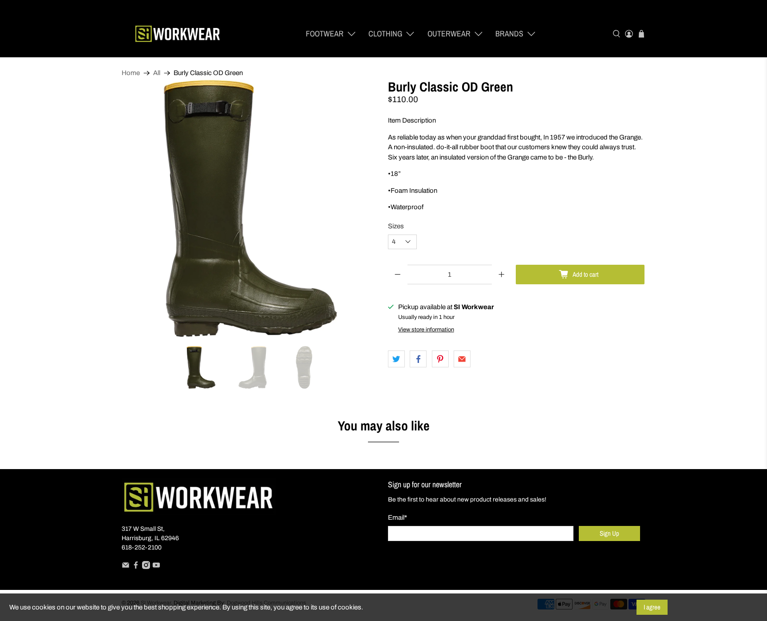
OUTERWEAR (448, 33)
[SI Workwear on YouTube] (156, 567)
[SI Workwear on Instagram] (146, 567)
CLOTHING (385, 33)
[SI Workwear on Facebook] (136, 567)
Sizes (396, 226)
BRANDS (509, 33)
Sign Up (609, 533)
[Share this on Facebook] (418, 358)
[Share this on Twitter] (396, 358)
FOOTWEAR (325, 33)
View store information (426, 329)
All (156, 73)
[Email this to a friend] (462, 358)
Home (131, 73)
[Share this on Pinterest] (440, 358)
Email (397, 517)
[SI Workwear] (178, 34)
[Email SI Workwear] (126, 567)
